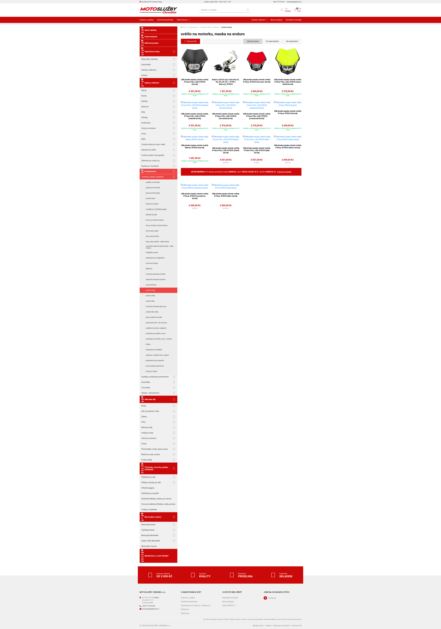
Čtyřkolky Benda (147, 530)
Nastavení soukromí (281, 625)
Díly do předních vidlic (150, 411)
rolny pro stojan (151, 371)
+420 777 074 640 (278, 2)
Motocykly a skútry (153, 517)
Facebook (272, 598)
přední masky (150, 290)
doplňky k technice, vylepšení (156, 328)
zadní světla (150, 301)
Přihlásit (288, 11)
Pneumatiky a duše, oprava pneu (154, 449)
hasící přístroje (151, 285)
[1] (247, 10)
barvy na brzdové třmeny (155, 220)
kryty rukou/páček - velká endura (157, 241)
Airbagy (144, 117)
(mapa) (156, 597)
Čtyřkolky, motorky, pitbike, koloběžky (156, 468)
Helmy (144, 90)
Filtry (143, 422)
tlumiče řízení (150, 198)
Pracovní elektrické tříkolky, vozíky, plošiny (158, 504)
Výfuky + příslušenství (150, 393)
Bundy (144, 95)
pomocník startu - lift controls (156, 323)
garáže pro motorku (153, 187)
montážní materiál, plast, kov (156, 306)
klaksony (149, 268)
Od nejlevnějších (272, 41)
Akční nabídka (151, 30)
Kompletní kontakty (293, 20)
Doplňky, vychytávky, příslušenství (155, 376)
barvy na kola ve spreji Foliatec (157, 225)
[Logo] (158, 9)
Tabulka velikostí (258, 20)
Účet (286, 8)
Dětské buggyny (147, 488)
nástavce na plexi (152, 204)
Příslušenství (150, 171)
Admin (268, 625)
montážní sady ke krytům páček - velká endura (159, 247)
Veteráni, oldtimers (148, 70)
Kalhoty (144, 101)
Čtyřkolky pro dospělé (150, 493)
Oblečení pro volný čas (150, 160)
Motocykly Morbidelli (149, 535)
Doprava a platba (147, 20)
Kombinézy (145, 123)
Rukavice (145, 106)
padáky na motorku (153, 182)
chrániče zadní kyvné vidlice (155, 274)
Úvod (184, 27)
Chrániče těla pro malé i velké (153, 144)
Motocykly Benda (148, 524)
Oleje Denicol (182, 20)
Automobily (146, 64)
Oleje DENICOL (228, 605)
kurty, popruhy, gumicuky (155, 366)
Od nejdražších (292, 41)
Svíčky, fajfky (146, 460)
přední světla (150, 295)
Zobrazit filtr (192, 41)
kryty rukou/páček (152, 236)
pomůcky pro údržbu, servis (155, 333)
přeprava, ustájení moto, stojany (157, 355)
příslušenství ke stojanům (155, 360)
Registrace (185, 613)
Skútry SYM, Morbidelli (150, 540)
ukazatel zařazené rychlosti (155, 279)
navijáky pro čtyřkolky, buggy (156, 209)
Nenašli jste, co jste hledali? (157, 556)
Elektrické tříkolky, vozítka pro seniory (156, 498)
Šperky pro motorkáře (150, 166)
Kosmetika (145, 382)
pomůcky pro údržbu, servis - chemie (159, 339)
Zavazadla (145, 387)
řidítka (148, 344)
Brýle (143, 139)
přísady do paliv (151, 214)
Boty (143, 112)
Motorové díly (146, 427)
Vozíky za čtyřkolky (149, 509)
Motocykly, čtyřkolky (149, 59)
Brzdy (143, 406)
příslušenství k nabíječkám (155, 258)
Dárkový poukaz (151, 43)
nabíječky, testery (152, 252)
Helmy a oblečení (152, 83)
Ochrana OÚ (296, 625)
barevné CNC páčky (153, 193)
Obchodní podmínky (165, 20)
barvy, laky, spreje (152, 231)
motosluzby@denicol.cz (294, 2)
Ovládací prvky (147, 433)
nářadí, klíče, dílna (152, 312)
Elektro (144, 416)
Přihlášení (185, 609)
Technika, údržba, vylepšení (152, 177)
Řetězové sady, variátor (150, 454)
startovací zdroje (152, 263)
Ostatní (144, 75)
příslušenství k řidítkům (154, 350)
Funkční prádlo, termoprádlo (152, 155)
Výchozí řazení (253, 41)
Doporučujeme (151, 37)
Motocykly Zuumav (149, 546)
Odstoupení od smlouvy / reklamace (195, 605)
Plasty (143, 443)
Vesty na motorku (148, 128)
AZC (262, 625)
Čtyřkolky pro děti (148, 477)
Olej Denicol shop (152, 51)
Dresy (143, 133)
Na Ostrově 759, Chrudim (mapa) (151, 2)
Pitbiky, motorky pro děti (151, 482)
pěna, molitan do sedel (154, 317)
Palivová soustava (148, 438)
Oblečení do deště (148, 150)
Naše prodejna (276, 20)
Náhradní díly (150, 399)
